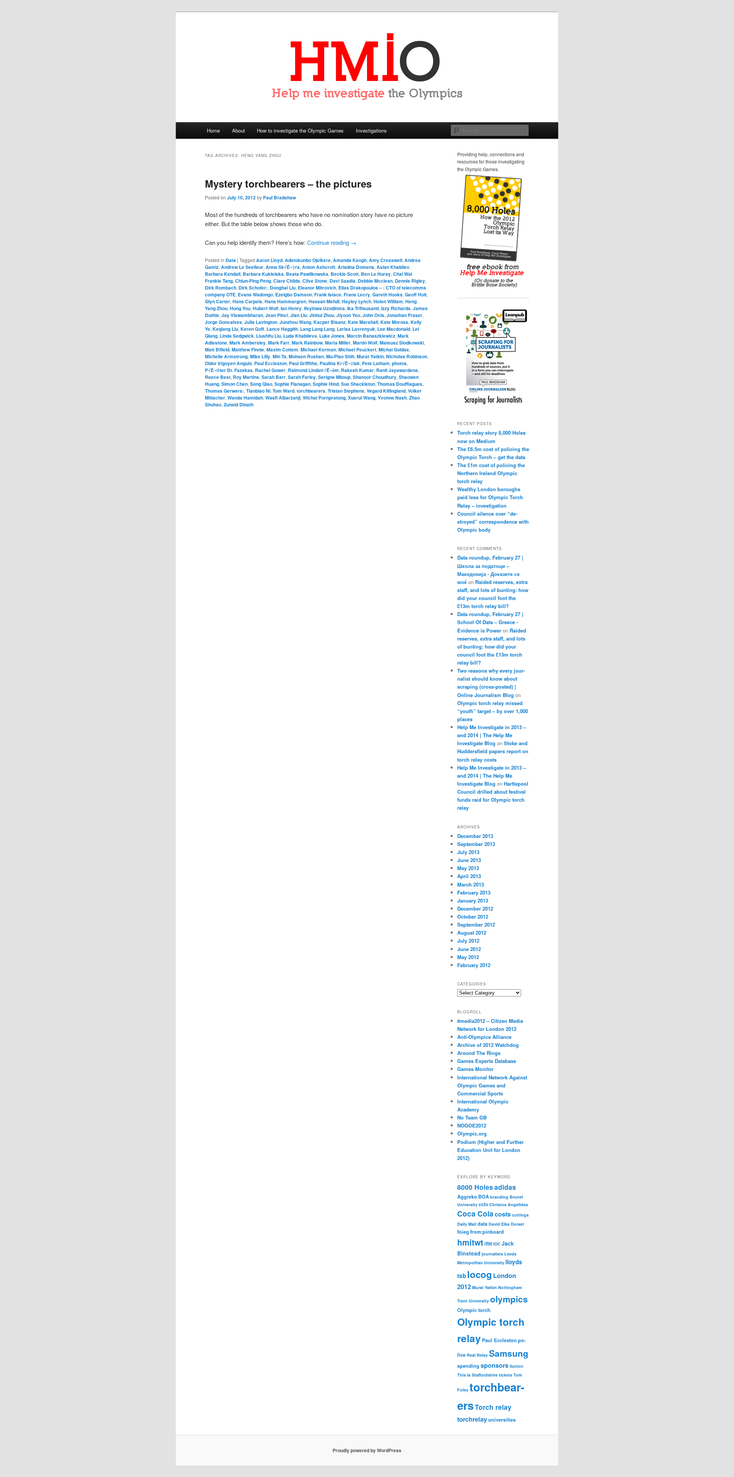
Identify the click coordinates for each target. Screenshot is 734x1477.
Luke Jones (331, 335)
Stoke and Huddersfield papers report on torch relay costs (492, 751)
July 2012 (468, 940)
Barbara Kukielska (263, 273)
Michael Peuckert (357, 349)
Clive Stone (314, 280)
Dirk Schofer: (253, 287)
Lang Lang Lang (317, 328)
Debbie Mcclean (375, 280)
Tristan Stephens (346, 390)
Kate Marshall (363, 322)
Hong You (240, 308)
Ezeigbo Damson (293, 294)
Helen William (388, 301)
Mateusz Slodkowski (402, 342)
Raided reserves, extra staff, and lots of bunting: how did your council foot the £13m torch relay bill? (491, 647)
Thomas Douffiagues (399, 383)
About (238, 130)
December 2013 (475, 836)
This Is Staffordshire (477, 1375)
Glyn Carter (217, 301)
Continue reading (331, 242)
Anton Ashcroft (318, 267)
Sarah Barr (273, 377)
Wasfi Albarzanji (282, 397)
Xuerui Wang (361, 397)
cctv (483, 1204)
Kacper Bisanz (329, 322)
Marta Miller (338, 342)
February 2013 (473, 892)
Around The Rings (478, 1052)
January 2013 (472, 900)
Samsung (508, 1353)
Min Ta (279, 356)
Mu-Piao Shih (340, 356)
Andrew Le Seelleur (242, 267)
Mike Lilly (260, 356)
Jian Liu (298, 315)
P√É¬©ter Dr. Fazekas (229, 370)
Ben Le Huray (376, 273)
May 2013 (468, 868)
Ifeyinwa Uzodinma (324, 308)
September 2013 (476, 844)
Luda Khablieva (300, 335)
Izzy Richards (396, 308)
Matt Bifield (217, 349)
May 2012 (468, 957)
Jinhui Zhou (321, 315)
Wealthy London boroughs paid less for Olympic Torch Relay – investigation (490, 497)
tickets (505, 1375)
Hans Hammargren (285, 301)
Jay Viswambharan (242, 315)
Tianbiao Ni (258, 390)
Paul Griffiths (303, 363)
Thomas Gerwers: (224, 390)
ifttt (488, 1243)
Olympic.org (472, 1133)
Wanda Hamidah (245, 397)
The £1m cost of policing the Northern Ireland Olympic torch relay (491, 473)
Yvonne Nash (392, 397)
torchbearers (311, 390)
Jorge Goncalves (223, 322)
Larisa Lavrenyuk (356, 328)
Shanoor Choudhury (374, 377)
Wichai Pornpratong (324, 397)
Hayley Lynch (356, 301)
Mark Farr (278, 342)
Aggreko (467, 1196)
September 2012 (476, 924)
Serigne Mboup (334, 377)
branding (499, 1197)
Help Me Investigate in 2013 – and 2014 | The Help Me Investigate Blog (491, 735)
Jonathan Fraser (404, 315)
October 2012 (472, 916)
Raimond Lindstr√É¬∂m (313, 370)
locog (479, 1274)
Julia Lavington (260, 322)
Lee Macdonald (393, 328)
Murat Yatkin (370, 356)
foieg (463, 1231)
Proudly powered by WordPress (367, 1450)
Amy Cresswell (385, 260)
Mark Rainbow (307, 342)
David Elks (499, 1224)
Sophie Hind (326, 383)
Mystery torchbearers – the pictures (288, 183)
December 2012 (475, 908)
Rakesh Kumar (357, 370)
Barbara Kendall (222, 273)
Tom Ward (283, 390)
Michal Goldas (393, 349)
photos (399, 363)
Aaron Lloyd (269, 260)
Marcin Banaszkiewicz (371, 335)
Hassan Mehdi (324, 301)
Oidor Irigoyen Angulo (228, 363)
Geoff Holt (416, 294)
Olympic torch (473, 1310)
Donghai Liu (283, 287)
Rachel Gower (270, 370)
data (482, 1223)
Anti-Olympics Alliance (484, 1036)
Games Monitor (475, 1069)
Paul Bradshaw (279, 197)
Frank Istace (327, 294)
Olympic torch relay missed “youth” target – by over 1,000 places (492, 711)
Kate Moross (394, 322)
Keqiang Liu (225, 328)
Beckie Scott (345, 273)
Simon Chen (234, 383)
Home (213, 130)
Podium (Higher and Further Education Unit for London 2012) (490, 1150)
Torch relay (493, 1407)
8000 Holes (475, 1187)
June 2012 (469, 949)
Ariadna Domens (356, 267)
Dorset (517, 1224)
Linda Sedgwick (237, 335)
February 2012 (473, 965)
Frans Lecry (357, 294)
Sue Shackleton (358, 383)
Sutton (516, 1366)
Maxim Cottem (282, 349)
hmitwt (470, 1242)
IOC (496, 1244)
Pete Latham (376, 363)
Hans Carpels (247, 301)
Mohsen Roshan (306, 356)
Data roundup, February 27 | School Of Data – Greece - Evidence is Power (490, 622)
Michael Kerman (318, 349)
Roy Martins (246, 377)
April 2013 (469, 876)
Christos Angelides (508, 1204)
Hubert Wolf (265, 308)
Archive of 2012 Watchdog (488, 1044)
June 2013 (469, 860)
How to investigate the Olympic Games (300, 130)
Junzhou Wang (295, 322)
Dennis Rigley (410, 280)
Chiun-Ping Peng (253, 280)
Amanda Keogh (350, 260)
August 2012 (471, 932)
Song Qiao (261, 383)
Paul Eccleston (270, 363)
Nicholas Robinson (406, 356)
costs (503, 1214)
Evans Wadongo (255, 294)
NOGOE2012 (471, 1125)
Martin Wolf (365, 342)
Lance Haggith (282, 328)
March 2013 (470, 884)
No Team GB (472, 1117)
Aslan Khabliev (393, 267)
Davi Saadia (343, 280)
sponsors (494, 1365)
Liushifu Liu (268, 335)
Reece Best (218, 377)
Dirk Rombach (220, 287)
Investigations (371, 130)
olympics (509, 1299)
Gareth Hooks (387, 294)
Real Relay (477, 1355)
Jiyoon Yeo (348, 315)
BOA (483, 1196)
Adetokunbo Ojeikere (308, 260)
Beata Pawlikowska (307, 273)
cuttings (520, 1215)
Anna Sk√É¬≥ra (283, 267)
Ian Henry (291, 308)
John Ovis (373, 315)
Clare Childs (286, 280)
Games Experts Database (486, 1060)
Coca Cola (475, 1213)
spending (468, 1365)
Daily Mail (466, 1224)
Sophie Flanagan (292, 383)
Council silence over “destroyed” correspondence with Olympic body (493, 521)
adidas (505, 1187)
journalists (492, 1254)
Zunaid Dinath (238, 404)
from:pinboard (487, 1231)
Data (231, 260)
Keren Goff (252, 328)
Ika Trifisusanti (363, 308)
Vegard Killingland (386, 390)
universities (502, 1419)
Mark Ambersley (247, 342)
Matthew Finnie (248, 349)
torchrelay (472, 1419)
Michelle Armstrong (226, 356)
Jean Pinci (276, 315)
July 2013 (468, 852)
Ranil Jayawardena (397, 370)
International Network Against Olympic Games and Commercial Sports (492, 1085)
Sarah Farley (302, 377)
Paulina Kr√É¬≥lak (340, 363)
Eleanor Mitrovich (317, 287)
